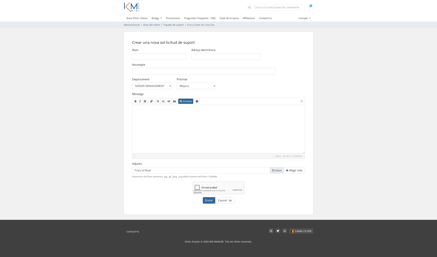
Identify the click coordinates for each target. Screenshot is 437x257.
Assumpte (138, 65)
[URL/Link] (151, 101)
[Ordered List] (163, 101)
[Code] (169, 101)
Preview (187, 101)
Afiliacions (249, 18)
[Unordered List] (158, 101)
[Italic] (140, 101)
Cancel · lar (225, 200)
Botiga (156, 18)
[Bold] (135, 101)
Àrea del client (151, 24)
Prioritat (182, 79)
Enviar (209, 200)
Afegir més (295, 170)
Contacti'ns (265, 18)
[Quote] (174, 101)
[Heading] (145, 101)
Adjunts (137, 164)
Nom (135, 50)
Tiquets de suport (173, 24)
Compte (303, 18)
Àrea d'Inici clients (136, 18)
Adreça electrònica (203, 50)
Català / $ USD (302, 231)
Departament (141, 79)
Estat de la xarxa (229, 18)
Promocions (173, 18)
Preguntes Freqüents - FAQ (200, 18)
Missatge (138, 94)
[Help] (197, 101)
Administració (132, 24)
